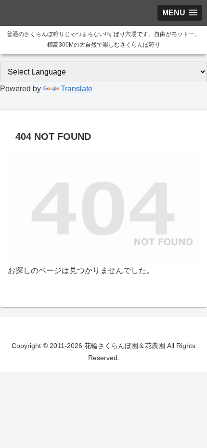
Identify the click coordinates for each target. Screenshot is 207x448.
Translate (76, 89)
